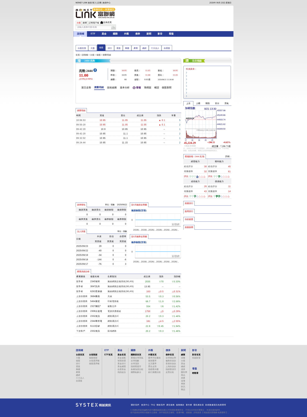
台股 (92, 55)
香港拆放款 (171, 363)
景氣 (226, 103)
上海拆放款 (171, 366)
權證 (156, 87)
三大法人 (155, 48)
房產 (183, 378)
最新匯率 (152, 360)
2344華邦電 (96, 321)
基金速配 (122, 358)
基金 (183, 363)
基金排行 (122, 363)
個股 (101, 47)
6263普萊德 (96, 291)
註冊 (99, 3)
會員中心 (106, 3)
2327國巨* (95, 306)
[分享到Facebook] (95, 71)
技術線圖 (112, 87)
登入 (94, 3)
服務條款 (180, 405)
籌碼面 (147, 87)
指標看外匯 (153, 369)
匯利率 (184, 372)
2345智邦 (95, 281)
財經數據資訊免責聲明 (215, 405)
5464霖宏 (95, 301)
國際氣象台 (136, 372)
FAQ (153, 405)
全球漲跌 (135, 363)
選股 (118, 48)
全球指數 (135, 360)
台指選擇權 (94, 360)
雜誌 (183, 389)
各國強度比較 (137, 369)
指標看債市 (171, 369)
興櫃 (127, 48)
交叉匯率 (152, 363)
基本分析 (125, 87)
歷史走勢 (152, 366)
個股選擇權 (94, 363)
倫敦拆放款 (171, 360)
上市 (188, 103)
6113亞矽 (95, 326)
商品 (183, 375)
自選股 (167, 48)
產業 (136, 48)
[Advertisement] (207, 253)
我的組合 (122, 372)
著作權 (189, 405)
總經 (144, 48)
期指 (207, 103)
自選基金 (122, 369)
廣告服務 (170, 405)
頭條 (183, 358)
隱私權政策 (198, 405)
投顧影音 (196, 358)
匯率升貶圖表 (154, 358)
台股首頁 (82, 48)
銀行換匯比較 (154, 372)
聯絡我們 (161, 405)
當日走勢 (86, 87)
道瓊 (183, 381)
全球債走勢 (171, 358)
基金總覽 (122, 366)
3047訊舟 (95, 286)
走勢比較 (170, 372)
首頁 (78, 55)
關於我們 (135, 405)
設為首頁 (107, 22)
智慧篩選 (122, 360)
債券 (183, 369)
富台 (217, 103)
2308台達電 (96, 311)
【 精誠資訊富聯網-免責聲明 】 (214, 412)
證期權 (85, 55)
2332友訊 (95, 316)
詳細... (228, 156)
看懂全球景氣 (137, 358)
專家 (183, 383)
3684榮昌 (95, 296)
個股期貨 (93, 358)
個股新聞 (166, 87)
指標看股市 (136, 366)
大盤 (93, 48)
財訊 (183, 386)
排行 (110, 48)
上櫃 (198, 103)
